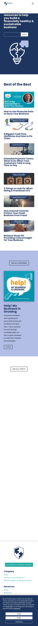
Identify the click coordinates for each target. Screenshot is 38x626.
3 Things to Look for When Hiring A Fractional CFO (18, 189)
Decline (19, 618)
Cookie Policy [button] (9, 606)
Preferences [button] (17, 608)
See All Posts (19, 369)
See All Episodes (19, 263)
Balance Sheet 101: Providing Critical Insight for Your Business (18, 238)
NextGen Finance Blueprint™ (14, 577)
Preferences (19, 621)
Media (6, 590)
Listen (8, 347)
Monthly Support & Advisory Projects (17, 580)
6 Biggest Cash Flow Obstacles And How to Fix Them (18, 136)
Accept (19, 614)
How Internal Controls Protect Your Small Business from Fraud (16, 213)
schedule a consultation (19, 565)
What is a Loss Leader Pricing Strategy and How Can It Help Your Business (19, 525)
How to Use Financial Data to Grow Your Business (18, 112)
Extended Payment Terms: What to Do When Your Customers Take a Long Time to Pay (19, 162)
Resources (7, 593)
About (6, 575)
